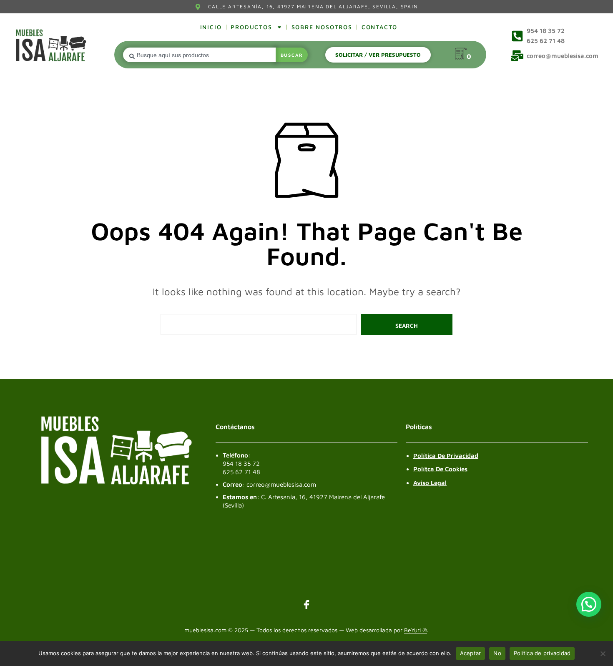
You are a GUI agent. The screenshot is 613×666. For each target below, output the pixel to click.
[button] (588, 604)
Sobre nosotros (321, 26)
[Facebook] (306, 605)
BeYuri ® (415, 630)
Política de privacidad (542, 653)
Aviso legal (430, 482)
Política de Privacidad (445, 455)
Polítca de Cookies (440, 468)
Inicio (211, 26)
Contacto (379, 26)
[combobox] (199, 55)
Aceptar (470, 653)
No (497, 653)
